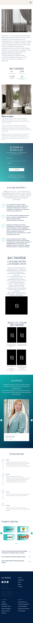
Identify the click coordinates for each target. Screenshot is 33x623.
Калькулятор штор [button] (22, 601)
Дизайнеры (4, 604)
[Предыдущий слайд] (1, 420)
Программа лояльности (23, 608)
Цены (19, 582)
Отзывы (3, 601)
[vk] (8, 582)
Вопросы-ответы (6, 610)
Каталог (20, 577)
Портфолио (21, 580)
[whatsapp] (5, 582)
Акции (19, 584)
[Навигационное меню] (30, 2)
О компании (4, 599)
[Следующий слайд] (32, 420)
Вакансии (4, 613)
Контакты (20, 586)
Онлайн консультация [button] (23, 604)
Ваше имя (9, 157)
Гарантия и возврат (6, 608)
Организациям (21, 610)
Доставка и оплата (6, 606)
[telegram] (2, 582)
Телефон (9, 163)
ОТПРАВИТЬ (16, 169)
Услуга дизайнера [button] (22, 606)
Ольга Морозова (10, 437)
